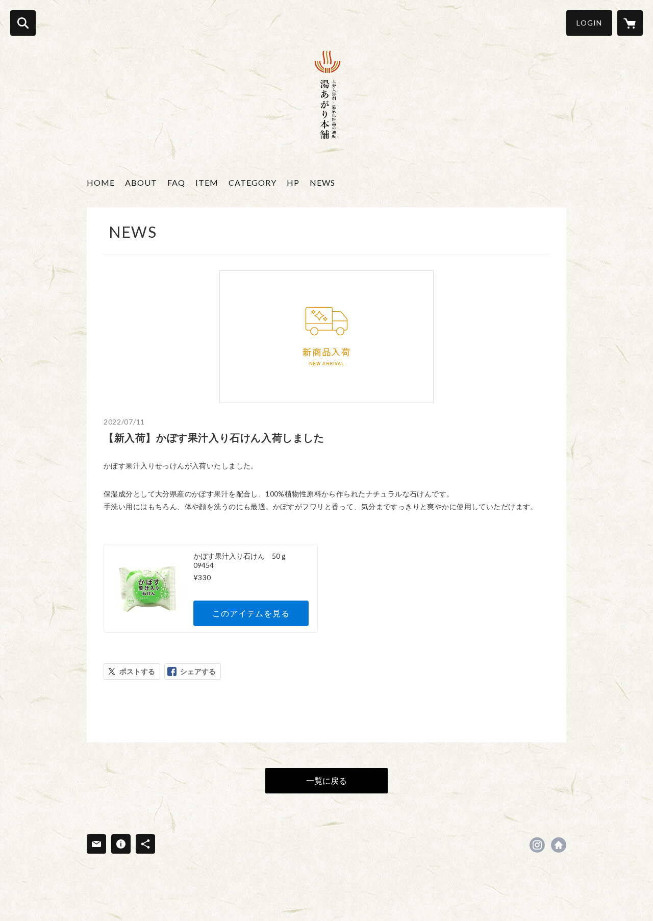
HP (293, 182)
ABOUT (141, 182)
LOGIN (589, 22)
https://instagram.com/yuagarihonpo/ (537, 845)
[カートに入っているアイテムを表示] (630, 23)
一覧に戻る (326, 780)
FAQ (176, 182)
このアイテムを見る (250, 613)
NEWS (322, 182)
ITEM (206, 182)
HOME (101, 182)
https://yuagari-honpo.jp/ (558, 845)
